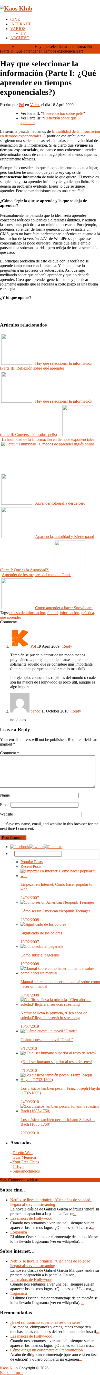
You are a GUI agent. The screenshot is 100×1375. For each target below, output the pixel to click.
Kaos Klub (9, 1368)
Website (6, 814)
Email (4, 804)
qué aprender (10, 617)
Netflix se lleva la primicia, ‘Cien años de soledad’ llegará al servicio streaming (54, 1015)
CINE (15, 19)
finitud (52, 612)
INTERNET (20, 24)
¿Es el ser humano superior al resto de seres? (56, 1062)
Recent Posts (31, 866)
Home (5, 46)
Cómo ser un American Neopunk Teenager (55, 911)
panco (35, 711)
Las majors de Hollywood (31, 1218)
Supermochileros (26, 1171)
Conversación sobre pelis (63, 113)
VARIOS (17, 28)
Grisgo (18, 1166)
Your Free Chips (25, 1162)
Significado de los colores (41, 933)
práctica (87, 612)
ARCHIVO (19, 38)
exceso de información (27, 612)
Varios (21, 46)
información (69, 612)
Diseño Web (23, 1152)
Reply (67, 646)
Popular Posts (32, 862)
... (74, 1213)
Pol (21, 105)
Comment (9, 753)
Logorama (18, 1232)
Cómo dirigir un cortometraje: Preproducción (46, 1350)
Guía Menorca (24, 1157)
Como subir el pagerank (40, 955)
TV (23, 33)
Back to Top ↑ (11, 1372)
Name (5, 795)
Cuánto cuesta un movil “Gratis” (47, 1039)
